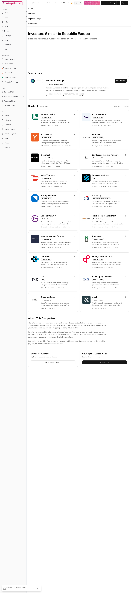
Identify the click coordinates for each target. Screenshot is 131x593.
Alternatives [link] (67, 3)
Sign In (124, 3)
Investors (43, 3)
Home (35, 3)
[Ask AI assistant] (72, 2)
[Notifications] (81, 3)
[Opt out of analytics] (38, 588)
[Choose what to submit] (118, 3)
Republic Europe (54, 3)
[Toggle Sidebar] (26, 296)
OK (32, 588)
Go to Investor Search (53, 362)
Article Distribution (92, 3)
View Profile (120, 81)
